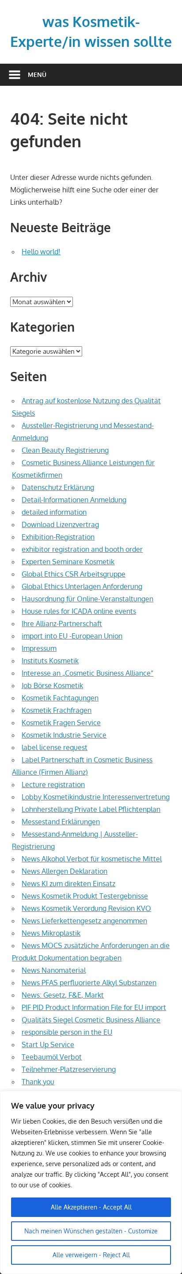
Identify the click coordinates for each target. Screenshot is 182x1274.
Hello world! (41, 251)
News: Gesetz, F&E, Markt (63, 995)
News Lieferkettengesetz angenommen (84, 920)
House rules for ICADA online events (79, 611)
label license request (54, 747)
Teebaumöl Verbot (52, 1056)
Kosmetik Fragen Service (61, 722)
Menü (37, 74)
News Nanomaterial (54, 970)
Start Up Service (48, 1044)
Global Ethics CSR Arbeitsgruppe (73, 574)
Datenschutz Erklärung (58, 487)
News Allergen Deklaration (64, 871)
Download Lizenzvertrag (60, 524)
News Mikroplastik (51, 933)
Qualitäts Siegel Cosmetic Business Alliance (91, 1019)
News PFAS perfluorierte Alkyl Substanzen (89, 982)
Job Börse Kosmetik (52, 685)
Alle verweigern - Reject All (91, 1255)
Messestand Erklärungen (61, 821)
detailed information (54, 512)
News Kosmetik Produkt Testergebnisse (85, 895)
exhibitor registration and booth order (82, 549)
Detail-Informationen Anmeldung (74, 499)
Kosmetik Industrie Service (64, 735)
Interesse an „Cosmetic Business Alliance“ (87, 673)
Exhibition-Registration (58, 536)
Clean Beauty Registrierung (65, 450)
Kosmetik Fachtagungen (60, 697)
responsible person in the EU (67, 1032)
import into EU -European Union (72, 635)
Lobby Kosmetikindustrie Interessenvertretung (96, 796)
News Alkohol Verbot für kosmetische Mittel (92, 858)
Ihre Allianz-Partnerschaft (62, 623)
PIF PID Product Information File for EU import (94, 1007)
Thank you (38, 1081)
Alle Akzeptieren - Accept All (91, 1207)
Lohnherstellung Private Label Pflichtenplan (91, 809)
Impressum (39, 648)
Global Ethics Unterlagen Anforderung (82, 586)
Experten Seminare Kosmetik (68, 561)
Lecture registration (53, 784)
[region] (91, 1182)
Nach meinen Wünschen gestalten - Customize (91, 1231)
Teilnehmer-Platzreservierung (69, 1069)
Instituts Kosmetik (50, 660)
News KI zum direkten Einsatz (68, 883)
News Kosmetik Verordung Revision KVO (86, 908)
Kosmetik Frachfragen (56, 710)
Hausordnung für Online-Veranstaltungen (87, 598)
